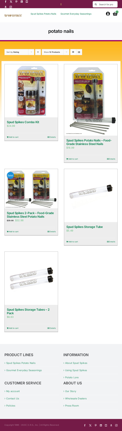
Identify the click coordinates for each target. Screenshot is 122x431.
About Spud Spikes (76, 362)
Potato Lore (72, 377)
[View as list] (79, 52)
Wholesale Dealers (76, 398)
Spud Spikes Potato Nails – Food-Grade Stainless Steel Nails (88, 142)
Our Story (70, 391)
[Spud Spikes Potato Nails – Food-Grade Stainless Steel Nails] (90, 100)
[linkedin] (22, 1)
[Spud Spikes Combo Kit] (31, 90)
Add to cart (14, 137)
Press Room (72, 405)
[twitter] (11, 1)
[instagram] (11, 7)
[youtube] (27, 1)
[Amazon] (5, 7)
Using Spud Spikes (76, 370)
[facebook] (5, 1)
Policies (10, 405)
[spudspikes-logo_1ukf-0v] (13, 15)
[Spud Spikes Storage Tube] (90, 195)
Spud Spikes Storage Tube (84, 227)
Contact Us (12, 398)
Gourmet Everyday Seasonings (24, 370)
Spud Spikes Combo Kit (23, 122)
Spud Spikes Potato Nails (20, 362)
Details (53, 137)
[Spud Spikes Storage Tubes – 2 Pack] (31, 278)
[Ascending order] (38, 52)
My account (13, 391)
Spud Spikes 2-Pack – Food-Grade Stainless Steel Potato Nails (30, 214)
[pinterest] (16, 1)
